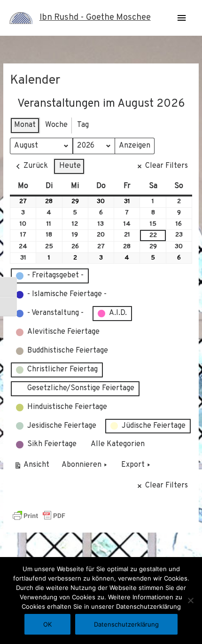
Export (133, 465)
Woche (56, 125)
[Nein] (190, 600)
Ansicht (33, 467)
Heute (70, 166)
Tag (83, 125)
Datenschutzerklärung (126, 624)
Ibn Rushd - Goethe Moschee (95, 17)
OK (47, 624)
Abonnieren (81, 465)
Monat (25, 125)
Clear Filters (166, 166)
